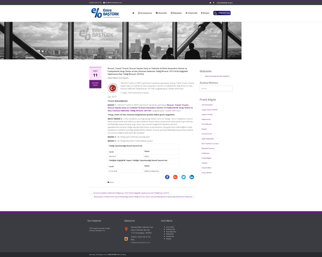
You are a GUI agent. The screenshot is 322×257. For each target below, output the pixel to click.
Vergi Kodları (206, 168)
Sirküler (205, 163)
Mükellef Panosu (208, 148)
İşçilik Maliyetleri (208, 139)
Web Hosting (121, 254)
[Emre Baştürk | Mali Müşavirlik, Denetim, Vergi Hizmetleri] (105, 12)
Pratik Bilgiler (206, 158)
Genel (111, 182)
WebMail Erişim (226, 3)
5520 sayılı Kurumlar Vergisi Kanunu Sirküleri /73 (99, 229)
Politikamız (206, 153)
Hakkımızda (206, 119)
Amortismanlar (207, 105)
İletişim (204, 129)
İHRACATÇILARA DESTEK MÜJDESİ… (218, 76)
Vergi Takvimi (207, 172)
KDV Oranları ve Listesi (210, 143)
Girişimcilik (170, 236)
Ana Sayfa (170, 227)
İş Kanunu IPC (207, 134)
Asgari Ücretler (207, 114)
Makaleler (170, 234)
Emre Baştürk (123, 78)
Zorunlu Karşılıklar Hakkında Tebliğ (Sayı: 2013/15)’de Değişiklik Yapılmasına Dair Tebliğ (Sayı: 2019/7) (130, 193)
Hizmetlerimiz (207, 124)
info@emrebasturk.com (113, 3)
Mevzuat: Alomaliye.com (98, 254)
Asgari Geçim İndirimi (210, 110)
